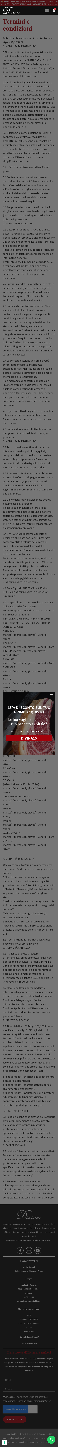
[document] (29, 723)
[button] (47, 10)
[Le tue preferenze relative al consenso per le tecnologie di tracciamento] (4, 1442)
